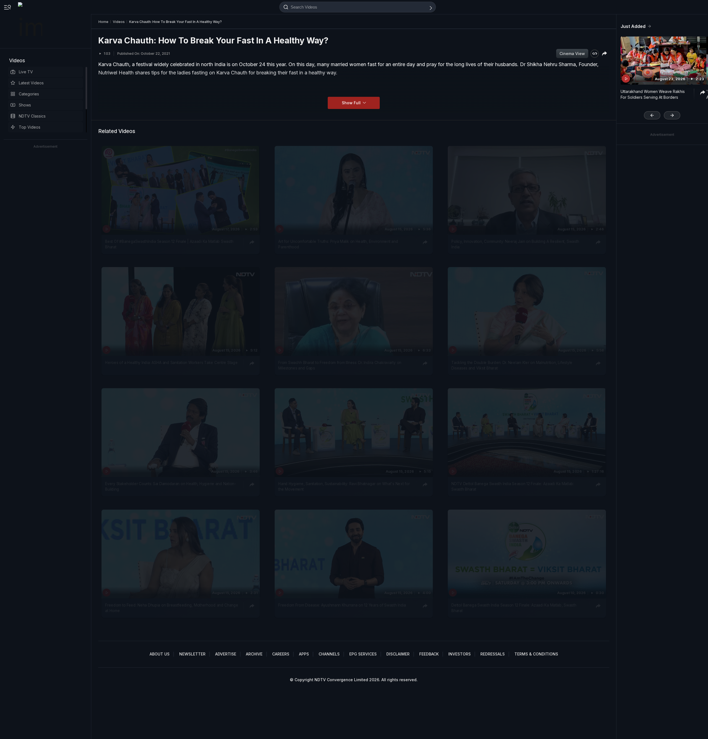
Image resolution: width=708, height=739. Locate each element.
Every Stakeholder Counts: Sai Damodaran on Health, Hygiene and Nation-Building (170, 486)
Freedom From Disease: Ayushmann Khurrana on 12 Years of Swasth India (342, 605)
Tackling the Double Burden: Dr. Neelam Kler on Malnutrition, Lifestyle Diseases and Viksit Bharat (511, 365)
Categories (29, 94)
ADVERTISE (225, 654)
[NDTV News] (30, 24)
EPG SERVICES (363, 654)
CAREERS (280, 654)
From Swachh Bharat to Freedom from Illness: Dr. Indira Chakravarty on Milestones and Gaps (339, 365)
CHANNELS (329, 654)
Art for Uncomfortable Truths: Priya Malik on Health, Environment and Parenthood (338, 244)
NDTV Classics (32, 116)
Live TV (26, 71)
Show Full (352, 102)
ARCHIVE (254, 654)
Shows (25, 105)
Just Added (633, 26)
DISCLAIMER (398, 654)
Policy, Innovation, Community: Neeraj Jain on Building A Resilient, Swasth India (515, 244)
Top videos (29, 127)
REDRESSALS (492, 654)
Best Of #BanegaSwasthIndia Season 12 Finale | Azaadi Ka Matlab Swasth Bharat (169, 244)
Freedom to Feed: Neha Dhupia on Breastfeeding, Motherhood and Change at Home (171, 608)
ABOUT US (160, 654)
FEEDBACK (429, 654)
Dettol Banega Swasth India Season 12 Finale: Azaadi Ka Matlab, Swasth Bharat (513, 608)
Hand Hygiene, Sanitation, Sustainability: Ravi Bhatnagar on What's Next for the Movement (344, 486)
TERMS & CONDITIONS (536, 654)
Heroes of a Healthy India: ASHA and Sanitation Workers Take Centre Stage (171, 362)
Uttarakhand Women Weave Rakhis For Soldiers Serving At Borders (653, 94)
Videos (17, 60)
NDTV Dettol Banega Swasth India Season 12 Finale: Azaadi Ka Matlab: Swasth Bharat (512, 486)
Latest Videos (31, 82)
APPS (304, 654)
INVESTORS (459, 654)
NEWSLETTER (192, 654)
